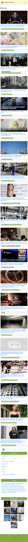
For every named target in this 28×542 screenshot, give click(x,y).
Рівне (11, 334)
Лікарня (7, 50)
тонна (20, 224)
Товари (3, 267)
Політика (3, 28)
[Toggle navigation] (25, 2)
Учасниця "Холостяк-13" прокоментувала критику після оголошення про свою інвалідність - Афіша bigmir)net (12, 419)
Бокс (10, 380)
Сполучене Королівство (19, 28)
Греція (6, 115)
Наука (3, 471)
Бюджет (3, 50)
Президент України (16, 491)
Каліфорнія (13, 203)
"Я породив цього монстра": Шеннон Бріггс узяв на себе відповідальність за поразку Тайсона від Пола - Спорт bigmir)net (12, 376)
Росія (7, 94)
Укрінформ (8, 289)
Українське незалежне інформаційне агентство (11, 72)
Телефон (3, 334)
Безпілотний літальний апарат (9, 489)
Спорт (3, 469)
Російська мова (11, 492)
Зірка (15, 422)
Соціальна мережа (9, 422)
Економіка (12, 50)
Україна (7, 159)
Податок (11, 138)
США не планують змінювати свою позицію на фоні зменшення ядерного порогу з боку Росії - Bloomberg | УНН (14, 156)
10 (24, 449)
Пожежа (18, 203)
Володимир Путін (21, 489)
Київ (10, 483)
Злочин (7, 334)
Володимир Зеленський (15, 484)
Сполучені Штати (5, 380)
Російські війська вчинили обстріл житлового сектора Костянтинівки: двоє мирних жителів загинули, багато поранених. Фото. (12, 353)
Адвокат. (7, 138)
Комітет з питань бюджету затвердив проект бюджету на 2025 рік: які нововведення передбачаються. (14, 47)
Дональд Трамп (11, 180)
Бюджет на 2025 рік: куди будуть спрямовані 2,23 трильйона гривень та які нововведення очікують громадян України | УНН (14, 242)
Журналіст (8, 445)
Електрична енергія (5, 224)
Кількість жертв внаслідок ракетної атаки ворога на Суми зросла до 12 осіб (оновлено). (13, 398)
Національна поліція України (13, 401)
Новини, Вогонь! (9, 2)
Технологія (5, 464)
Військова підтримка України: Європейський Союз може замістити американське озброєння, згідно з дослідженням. (13, 177)
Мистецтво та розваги (6, 203)
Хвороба (3, 422)
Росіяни (10, 94)
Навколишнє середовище (8, 474)
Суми (6, 401)
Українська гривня (6, 491)
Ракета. (8, 488)
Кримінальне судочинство (14, 357)
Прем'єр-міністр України (15, 245)
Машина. (12, 488)
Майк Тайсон (14, 380)
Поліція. (23, 491)
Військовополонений (15, 289)
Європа (17, 488)
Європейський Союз (10, 28)
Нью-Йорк (8, 71)
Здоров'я (4, 466)
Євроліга (10, 115)
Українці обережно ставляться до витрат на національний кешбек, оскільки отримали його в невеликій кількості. (13, 264)
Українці (7, 267)
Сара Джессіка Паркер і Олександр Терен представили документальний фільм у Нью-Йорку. (12, 68)
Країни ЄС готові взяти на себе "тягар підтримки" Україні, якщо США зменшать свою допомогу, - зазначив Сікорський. (14, 25)
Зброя (6, 180)
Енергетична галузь (14, 224)
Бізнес (3, 115)
